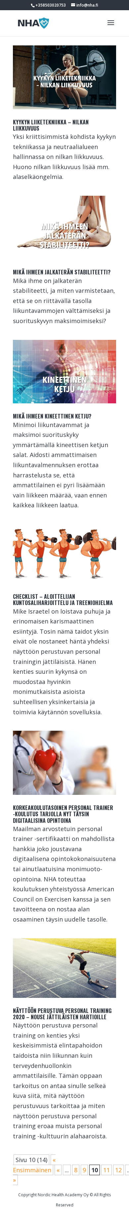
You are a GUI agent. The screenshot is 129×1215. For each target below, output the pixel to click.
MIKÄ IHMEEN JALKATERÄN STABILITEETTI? (61, 272)
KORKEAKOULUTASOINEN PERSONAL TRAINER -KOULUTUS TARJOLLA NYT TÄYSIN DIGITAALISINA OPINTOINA (63, 814)
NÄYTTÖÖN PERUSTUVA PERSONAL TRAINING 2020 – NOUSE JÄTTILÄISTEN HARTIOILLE (62, 1014)
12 (118, 1170)
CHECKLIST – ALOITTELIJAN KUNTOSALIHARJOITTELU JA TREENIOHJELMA (63, 600)
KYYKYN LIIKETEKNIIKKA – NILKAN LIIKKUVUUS (51, 125)
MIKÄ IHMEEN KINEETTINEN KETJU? (52, 416)
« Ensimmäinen (34, 1165)
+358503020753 (50, 5)
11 (106, 1170)
